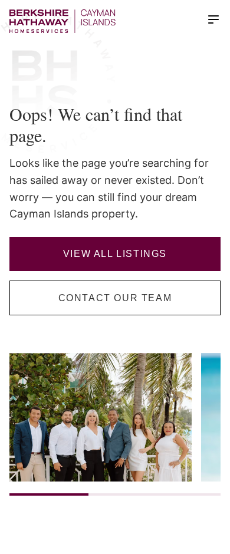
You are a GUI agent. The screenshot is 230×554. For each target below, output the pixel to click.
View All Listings (115, 254)
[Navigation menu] (213, 19)
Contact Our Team (115, 298)
